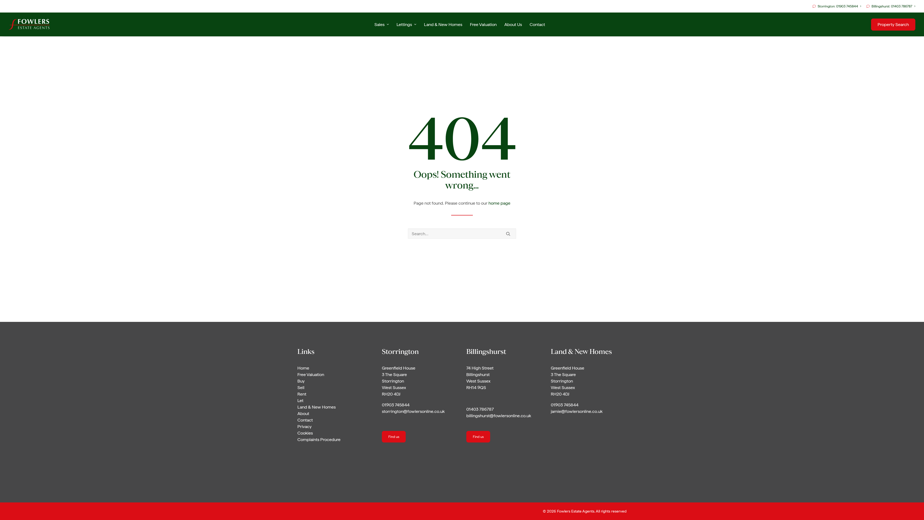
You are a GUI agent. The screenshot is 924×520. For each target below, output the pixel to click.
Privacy (304, 426)
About (303, 413)
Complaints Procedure (318, 439)
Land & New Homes (443, 24)
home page (499, 203)
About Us (513, 24)
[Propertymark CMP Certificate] (349, 490)
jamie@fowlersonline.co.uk (577, 411)
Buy (301, 381)
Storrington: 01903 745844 (838, 6)
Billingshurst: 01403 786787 (892, 6)
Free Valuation (483, 24)
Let (300, 400)
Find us (393, 437)
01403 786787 (480, 409)
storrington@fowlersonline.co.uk (413, 411)
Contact (537, 24)
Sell (300, 387)
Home (303, 367)
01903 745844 (396, 404)
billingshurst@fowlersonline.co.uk (498, 415)
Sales (379, 24)
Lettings (404, 24)
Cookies (305, 433)
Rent (301, 393)
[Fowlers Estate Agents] (29, 24)
